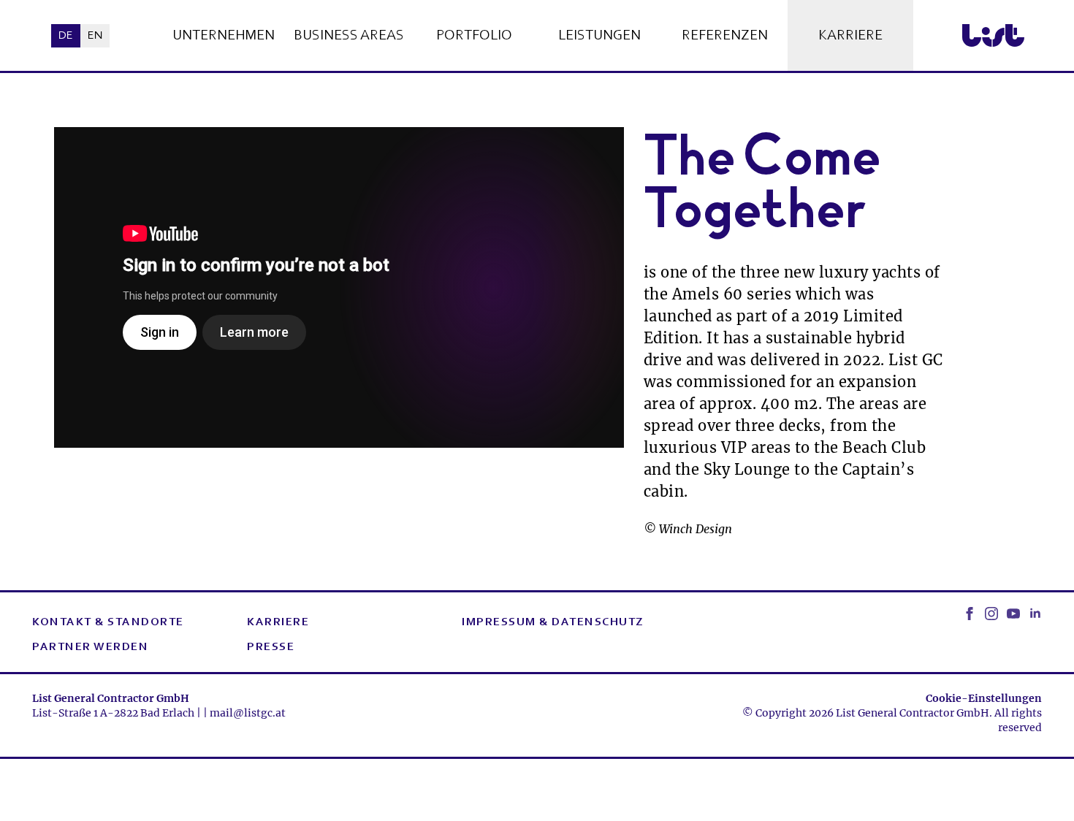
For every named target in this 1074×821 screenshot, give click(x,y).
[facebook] (969, 613)
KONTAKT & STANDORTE (108, 622)
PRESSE (270, 647)
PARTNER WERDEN (90, 647)
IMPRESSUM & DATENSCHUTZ (553, 622)
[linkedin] (1035, 613)
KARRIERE (278, 622)
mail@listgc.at (248, 712)
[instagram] (991, 613)
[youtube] (1013, 613)
